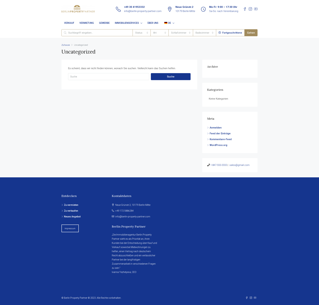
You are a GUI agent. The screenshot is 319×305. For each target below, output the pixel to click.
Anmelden (216, 127)
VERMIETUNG (86, 23)
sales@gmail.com (239, 165)
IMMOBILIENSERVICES (127, 23)
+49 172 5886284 (124, 210)
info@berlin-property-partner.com (142, 11)
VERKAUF (69, 23)
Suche (170, 76)
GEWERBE (104, 23)
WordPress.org (218, 145)
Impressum (70, 228)
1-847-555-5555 (218, 165)
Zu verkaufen (71, 210)
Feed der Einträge (220, 133)
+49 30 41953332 (134, 6)
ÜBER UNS (152, 23)
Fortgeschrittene (232, 32)
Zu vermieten (71, 205)
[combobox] (142, 32)
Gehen (251, 32)
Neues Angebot (72, 216)
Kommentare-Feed (221, 139)
